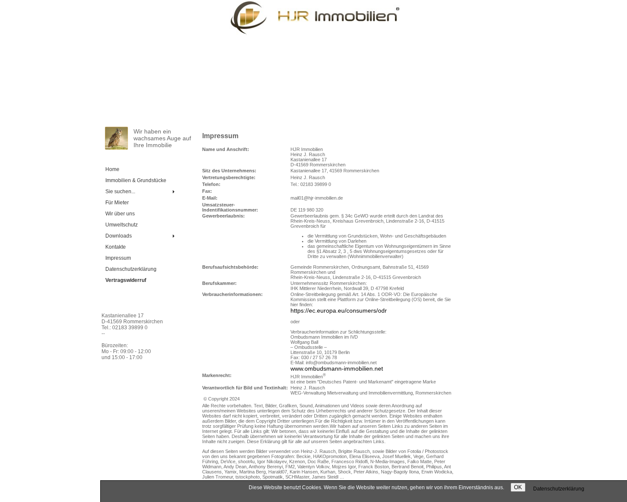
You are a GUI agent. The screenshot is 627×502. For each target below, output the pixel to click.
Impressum (118, 258)
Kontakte (115, 247)
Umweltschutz (121, 225)
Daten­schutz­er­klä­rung (131, 269)
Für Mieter (117, 203)
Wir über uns (120, 214)
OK (518, 487)
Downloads (118, 236)
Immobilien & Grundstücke (135, 180)
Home (112, 169)
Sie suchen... (120, 191)
